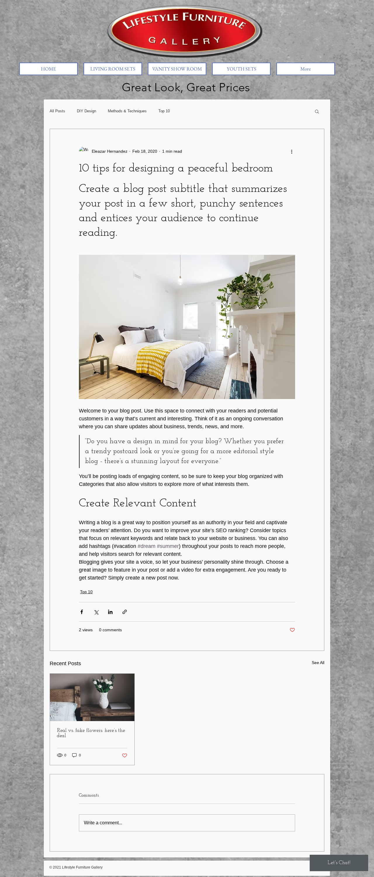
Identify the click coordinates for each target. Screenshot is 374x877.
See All (318, 662)
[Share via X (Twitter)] (96, 612)
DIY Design (86, 111)
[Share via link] (124, 612)
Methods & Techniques (127, 111)
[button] (317, 111)
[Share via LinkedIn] (110, 612)
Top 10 (164, 111)
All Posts (57, 111)
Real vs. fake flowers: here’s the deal (91, 733)
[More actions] (291, 151)
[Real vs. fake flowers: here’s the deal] (92, 697)
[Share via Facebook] (81, 612)
